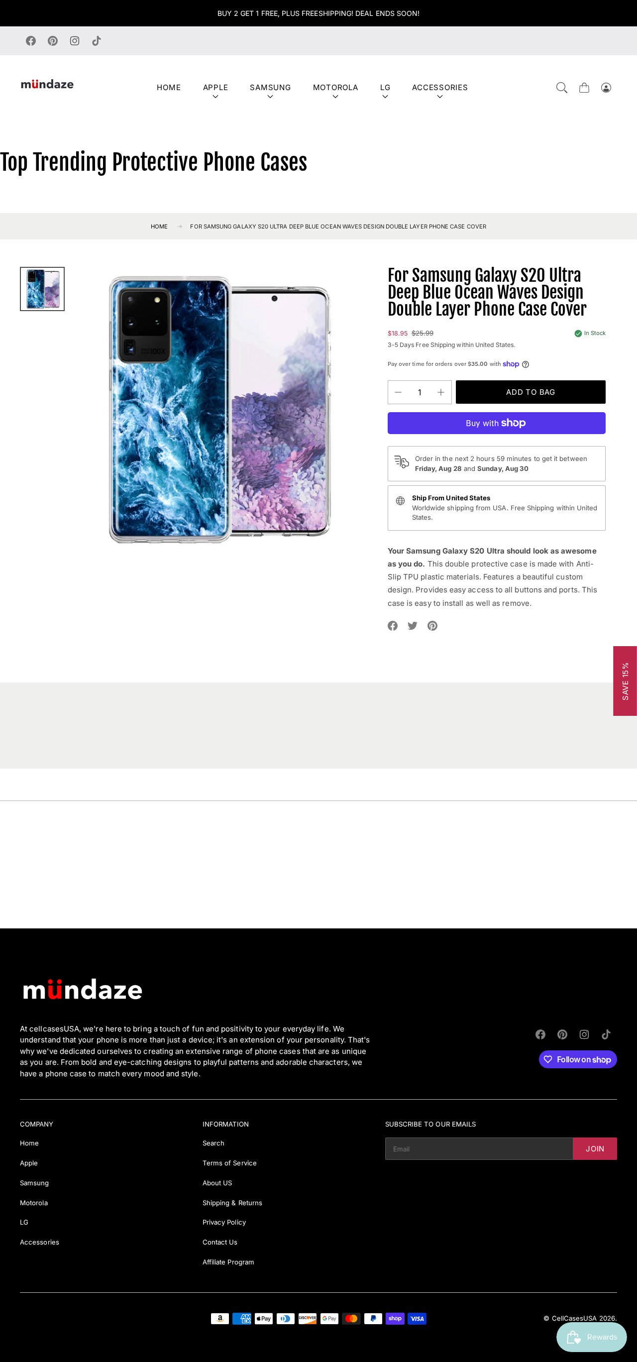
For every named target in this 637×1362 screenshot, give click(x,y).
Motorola (335, 87)
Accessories (440, 87)
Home (169, 87)
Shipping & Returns (232, 1203)
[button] (561, 88)
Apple (215, 87)
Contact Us (220, 1242)
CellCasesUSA (574, 1318)
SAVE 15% (625, 681)
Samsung (270, 87)
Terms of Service (230, 1163)
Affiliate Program (228, 1262)
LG (385, 87)
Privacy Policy (224, 1222)
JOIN (595, 1148)
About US (217, 1183)
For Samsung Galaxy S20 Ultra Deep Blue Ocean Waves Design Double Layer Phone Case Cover (338, 226)
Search (213, 1143)
